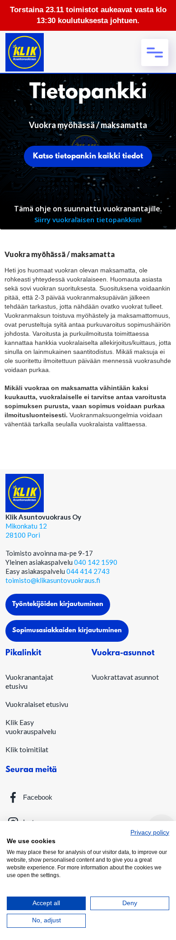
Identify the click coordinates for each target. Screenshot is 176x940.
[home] (24, 52)
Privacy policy (149, 832)
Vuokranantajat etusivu (29, 681)
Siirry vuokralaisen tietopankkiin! (88, 219)
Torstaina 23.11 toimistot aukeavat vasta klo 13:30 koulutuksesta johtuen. (88, 15)
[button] (155, 52)
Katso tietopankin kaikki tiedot (88, 156)
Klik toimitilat (26, 749)
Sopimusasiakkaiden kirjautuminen (67, 631)
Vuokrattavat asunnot (125, 677)
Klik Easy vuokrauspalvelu (30, 726)
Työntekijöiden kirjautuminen (57, 604)
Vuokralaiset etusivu (36, 704)
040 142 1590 (95, 562)
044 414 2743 (88, 571)
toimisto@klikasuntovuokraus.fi (52, 580)
